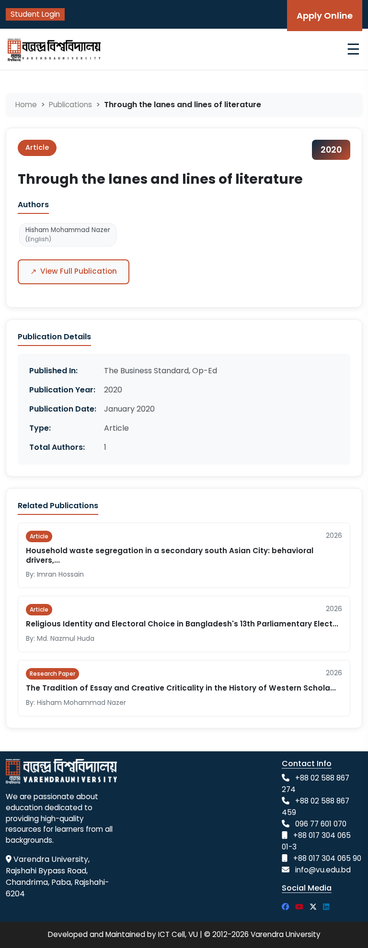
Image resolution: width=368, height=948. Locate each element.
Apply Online (325, 16)
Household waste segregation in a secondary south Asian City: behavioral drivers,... (169, 555)
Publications (70, 105)
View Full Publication (73, 271)
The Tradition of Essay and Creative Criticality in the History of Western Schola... (181, 688)
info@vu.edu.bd (323, 870)
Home (26, 105)
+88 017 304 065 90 (327, 858)
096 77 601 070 (320, 824)
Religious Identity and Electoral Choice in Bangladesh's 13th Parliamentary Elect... (182, 624)
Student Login (35, 14)
